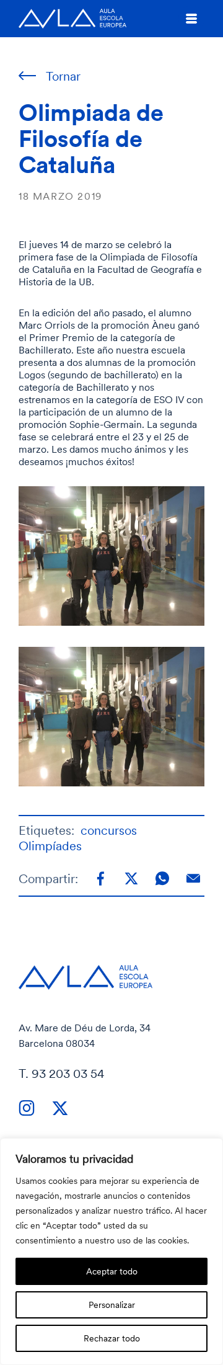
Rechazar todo (112, 1338)
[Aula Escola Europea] (72, 19)
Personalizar (112, 1304)
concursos (109, 830)
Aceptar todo (112, 1271)
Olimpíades (50, 845)
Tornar (63, 76)
